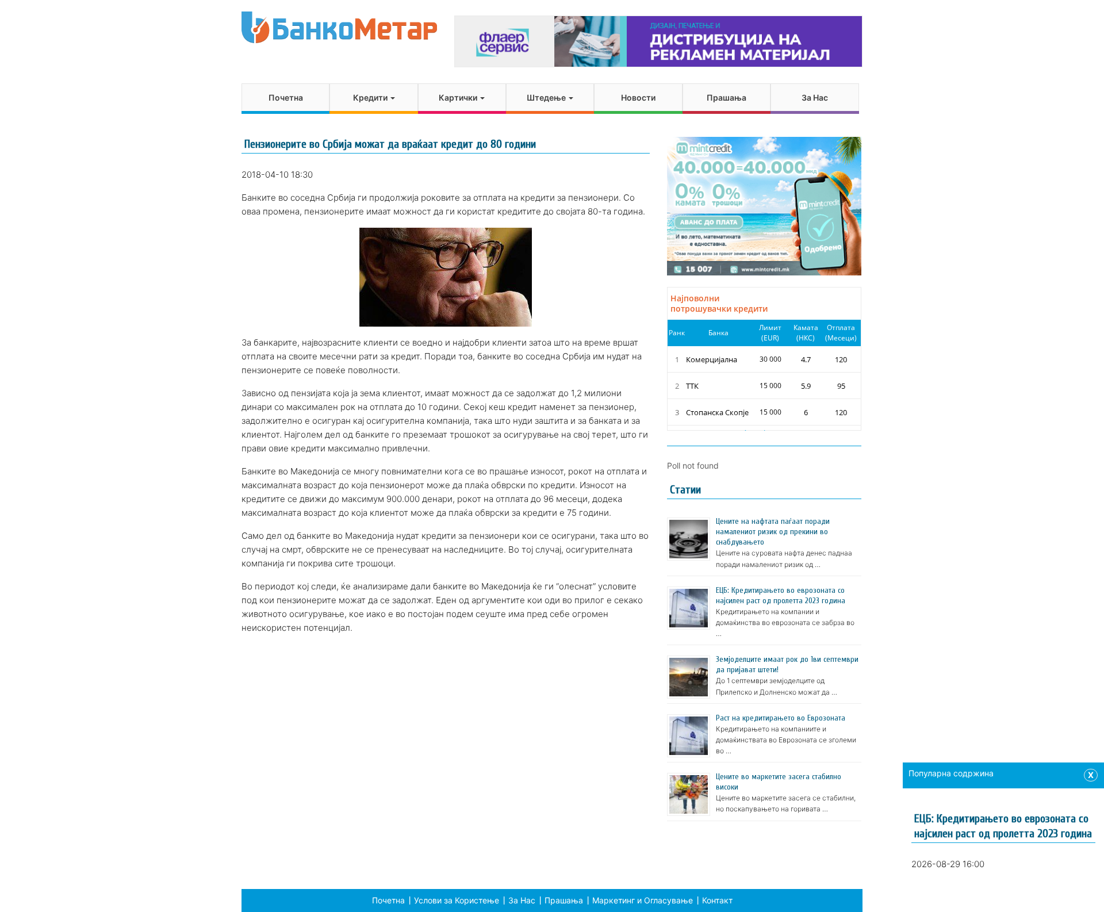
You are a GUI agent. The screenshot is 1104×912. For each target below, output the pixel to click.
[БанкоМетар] (339, 27)
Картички (459, 97)
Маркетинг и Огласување (642, 900)
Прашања (726, 97)
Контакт (717, 900)
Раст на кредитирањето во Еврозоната (780, 718)
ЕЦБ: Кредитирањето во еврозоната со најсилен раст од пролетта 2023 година (780, 595)
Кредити (371, 97)
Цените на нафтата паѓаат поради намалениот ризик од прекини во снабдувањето (773, 531)
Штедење (547, 97)
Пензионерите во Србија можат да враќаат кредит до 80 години (390, 144)
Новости (638, 97)
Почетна (286, 97)
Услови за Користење (456, 900)
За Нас (815, 97)
